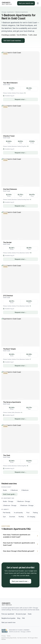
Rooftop (21, 516)
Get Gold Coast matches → (13, 41)
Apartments (10, 12)
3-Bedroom (25, 490)
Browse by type (21, 614)
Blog (18, 618)
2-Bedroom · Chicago (9, 505)
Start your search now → (20, 581)
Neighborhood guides (8, 618)
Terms (8, 636)
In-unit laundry (18, 512)
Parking (35, 512)
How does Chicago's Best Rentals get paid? (20, 551)
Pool (28, 512)
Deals (29, 614)
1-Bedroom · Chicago (23, 501)
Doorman (12, 516)
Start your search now (26, 3)
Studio (5, 490)
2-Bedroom (14, 490)
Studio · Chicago (8, 501)
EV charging (31, 516)
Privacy (4, 636)
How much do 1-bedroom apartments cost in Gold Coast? (20, 544)
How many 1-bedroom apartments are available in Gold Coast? (20, 536)
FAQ (23, 618)
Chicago (4, 12)
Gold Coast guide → (9, 494)
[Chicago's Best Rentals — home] (7, 3)
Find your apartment (8, 614)
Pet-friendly (6, 512)
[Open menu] (38, 3)
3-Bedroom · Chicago (26, 505)
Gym (4, 516)
